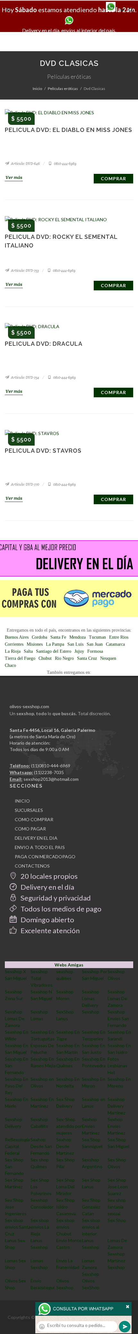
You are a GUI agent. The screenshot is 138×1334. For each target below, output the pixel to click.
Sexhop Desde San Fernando (41, 1146)
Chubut (45, 658)
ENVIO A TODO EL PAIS (40, 847)
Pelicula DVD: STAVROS (43, 450)
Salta (28, 651)
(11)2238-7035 (49, 772)
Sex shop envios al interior (91, 1226)
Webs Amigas (69, 964)
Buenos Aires (17, 637)
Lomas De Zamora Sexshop (117, 1247)
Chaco (10, 665)
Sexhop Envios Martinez (90, 1126)
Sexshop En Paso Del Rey (16, 1085)
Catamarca (115, 644)
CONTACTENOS (32, 866)
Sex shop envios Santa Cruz (17, 1226)
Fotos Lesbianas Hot (117, 1065)
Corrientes (14, 644)
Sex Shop (117, 1220)
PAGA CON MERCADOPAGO (45, 856)
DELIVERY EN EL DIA (36, 838)
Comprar (113, 178)
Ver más (13, 177)
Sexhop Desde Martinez (65, 1146)
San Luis (75, 644)
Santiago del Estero (53, 651)
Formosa (95, 651)
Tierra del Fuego (20, 658)
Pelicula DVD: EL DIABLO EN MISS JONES (68, 129)
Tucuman (97, 637)
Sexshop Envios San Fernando (118, 1018)
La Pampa (55, 644)
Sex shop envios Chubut (65, 1226)
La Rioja (13, 651)
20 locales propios (48, 876)
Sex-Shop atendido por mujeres (69, 1126)
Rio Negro (64, 658)
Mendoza (77, 637)
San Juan (95, 644)
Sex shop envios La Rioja (39, 1226)
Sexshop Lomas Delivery (90, 998)
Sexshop (90, 1012)
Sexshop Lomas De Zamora (117, 998)
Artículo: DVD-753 (24, 270)
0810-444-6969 (64, 163)
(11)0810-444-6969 (50, 765)
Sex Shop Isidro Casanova (66, 1206)
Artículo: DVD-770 (24, 484)
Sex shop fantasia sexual (117, 1206)
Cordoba (39, 637)
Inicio (37, 88)
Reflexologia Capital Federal (17, 1146)
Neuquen (108, 658)
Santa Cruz (87, 658)
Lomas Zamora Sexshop (90, 1267)
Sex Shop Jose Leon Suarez (118, 1186)
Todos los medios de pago (60, 908)
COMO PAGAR (30, 828)
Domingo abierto (46, 919)
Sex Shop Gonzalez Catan (91, 1206)
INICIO (22, 801)
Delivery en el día (46, 887)
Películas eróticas (63, 88)
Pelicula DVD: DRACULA (43, 343)
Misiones (35, 644)
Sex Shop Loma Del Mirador (65, 1186)
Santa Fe (58, 637)
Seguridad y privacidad (55, 897)
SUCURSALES (29, 810)
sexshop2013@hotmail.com (51, 779)
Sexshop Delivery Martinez (116, 1105)
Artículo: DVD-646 (25, 163)
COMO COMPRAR (34, 819)
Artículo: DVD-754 (24, 377)
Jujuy (79, 651)
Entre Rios (118, 637)
